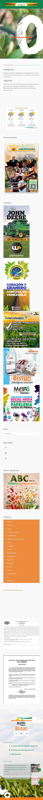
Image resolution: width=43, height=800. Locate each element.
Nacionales (10, 563)
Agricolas (10, 522)
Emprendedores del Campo (15, 539)
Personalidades (11, 574)
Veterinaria (10, 580)
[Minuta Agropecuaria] (21, 4)
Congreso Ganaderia (13, 532)
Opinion (9, 570)
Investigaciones (11, 556)
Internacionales (11, 553)
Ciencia (9, 529)
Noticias (9, 567)
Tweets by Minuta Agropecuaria (13, 590)
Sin (8, 577)
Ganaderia (10, 546)
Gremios (9, 549)
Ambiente (10, 525)
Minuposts (10, 560)
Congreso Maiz (11, 535)
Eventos (9, 542)
